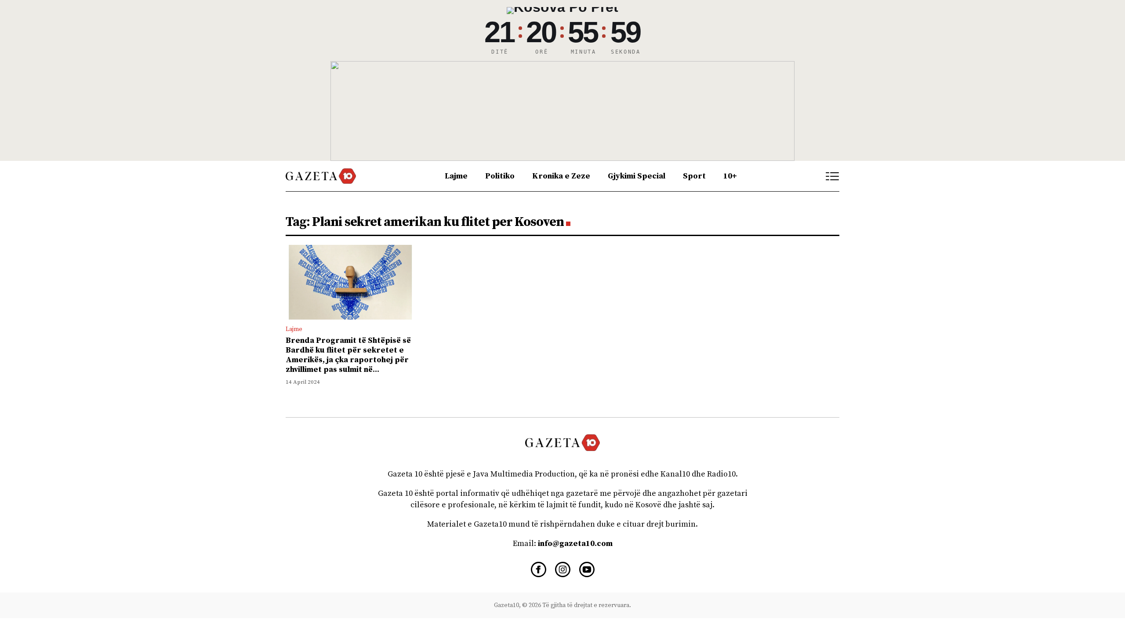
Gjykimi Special (636, 176)
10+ (730, 176)
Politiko (500, 176)
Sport (694, 176)
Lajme (456, 176)
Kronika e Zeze (561, 176)
